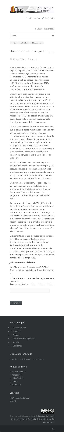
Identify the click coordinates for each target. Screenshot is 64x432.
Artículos (16, 335)
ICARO (14, 381)
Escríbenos (17, 346)
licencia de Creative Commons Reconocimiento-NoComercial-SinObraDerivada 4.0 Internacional (32, 419)
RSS (53, 429)
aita (35, 59)
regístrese (44, 278)
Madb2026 (16, 384)
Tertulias (16, 342)
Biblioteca (17, 331)
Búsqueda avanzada (45, 29)
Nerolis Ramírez (18, 371)
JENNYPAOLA (17, 378)
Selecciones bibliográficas (24, 338)
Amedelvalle (17, 375)
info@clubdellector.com (20, 398)
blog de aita (18, 278)
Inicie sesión (32, 278)
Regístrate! (49, 18)
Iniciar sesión (34, 18)
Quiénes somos (19, 327)
